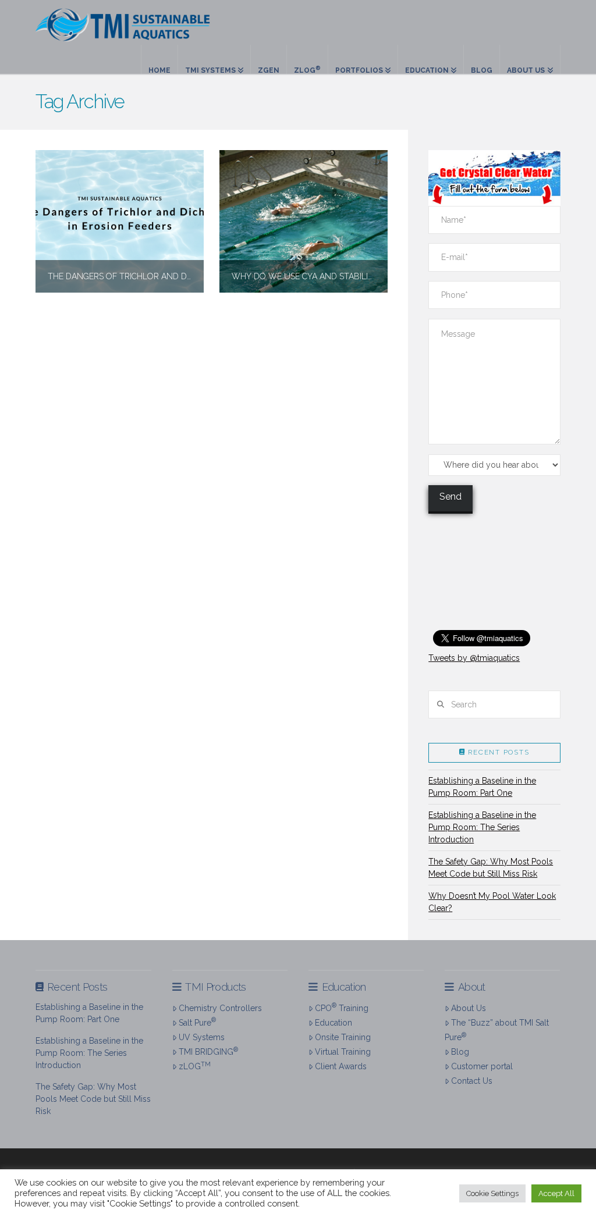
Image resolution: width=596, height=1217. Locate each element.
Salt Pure (197, 1021)
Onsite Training (343, 1037)
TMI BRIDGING (208, 1051)
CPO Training (341, 1007)
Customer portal (482, 1066)
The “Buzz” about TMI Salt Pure (497, 1030)
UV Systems (202, 1037)
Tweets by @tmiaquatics (474, 658)
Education (333, 1022)
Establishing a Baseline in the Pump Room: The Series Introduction (482, 827)
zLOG (195, 1066)
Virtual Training (343, 1051)
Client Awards (341, 1066)
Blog (460, 1051)
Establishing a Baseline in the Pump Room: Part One (482, 787)
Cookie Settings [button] (492, 1193)
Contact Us (471, 1081)
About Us (468, 1008)
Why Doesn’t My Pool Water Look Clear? (492, 902)
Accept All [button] (556, 1193)
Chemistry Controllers (220, 1008)
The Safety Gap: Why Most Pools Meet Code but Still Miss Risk (490, 867)
